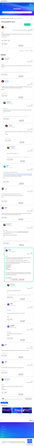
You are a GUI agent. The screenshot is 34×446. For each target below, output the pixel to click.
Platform (8, 18)
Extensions (11, 18)
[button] (29, 440)
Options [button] (32, 18)
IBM (8, 40)
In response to (10, 103)
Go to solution (27, 24)
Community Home (3, 18)
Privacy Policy (8, 442)
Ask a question (4, 402)
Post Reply (28, 398)
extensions (5, 40)
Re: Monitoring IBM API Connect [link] (18, 18)
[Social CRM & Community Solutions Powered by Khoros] (31, 420)
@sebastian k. (6, 108)
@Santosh (5, 230)
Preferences (30, 444)
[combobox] (17, 12)
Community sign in (30, 4)
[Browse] (3, 4)
